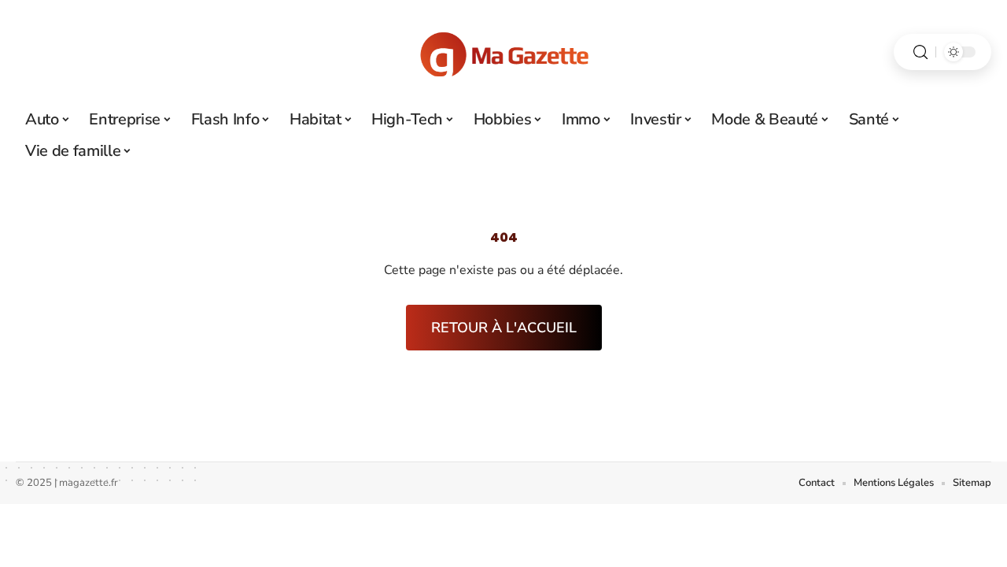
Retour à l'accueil (504, 327)
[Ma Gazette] (503, 52)
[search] (920, 52)
